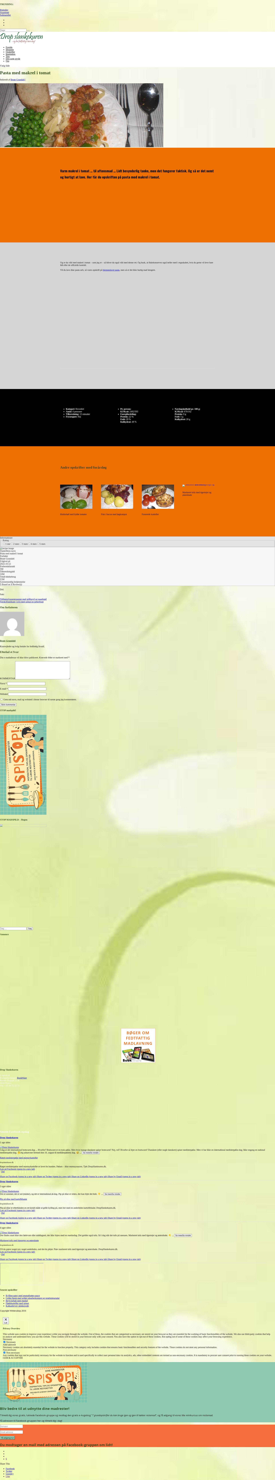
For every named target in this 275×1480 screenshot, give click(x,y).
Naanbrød (4, 12)
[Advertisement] (18, 1108)
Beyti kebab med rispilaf (17, 1301)
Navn (3, 683)
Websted (4, 694)
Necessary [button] (7, 1339)
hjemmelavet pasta (111, 270)
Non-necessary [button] (9, 1350)
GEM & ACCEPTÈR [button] (13, 1358)
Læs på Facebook (17, 1169)
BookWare (22, 1078)
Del (3, 1171)
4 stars (34, 544)
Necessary (11, 1342)
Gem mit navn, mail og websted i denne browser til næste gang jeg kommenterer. (39, 699)
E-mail (4, 689)
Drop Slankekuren (9, 1137)
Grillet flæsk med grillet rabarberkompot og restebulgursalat (32, 1298)
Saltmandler (5, 15)
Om (7, 61)
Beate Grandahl (18, 79)
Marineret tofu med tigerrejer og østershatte (19, 1240)
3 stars (25, 544)
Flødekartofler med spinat (17, 1303)
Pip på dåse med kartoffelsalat (13, 1199)
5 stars (42, 544)
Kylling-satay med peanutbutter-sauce (23, 1295)
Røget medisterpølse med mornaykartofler (19, 1158)
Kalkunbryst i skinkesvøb (17, 1306)
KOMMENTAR (7, 678)
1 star (7, 544)
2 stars (16, 544)
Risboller (4, 10)
